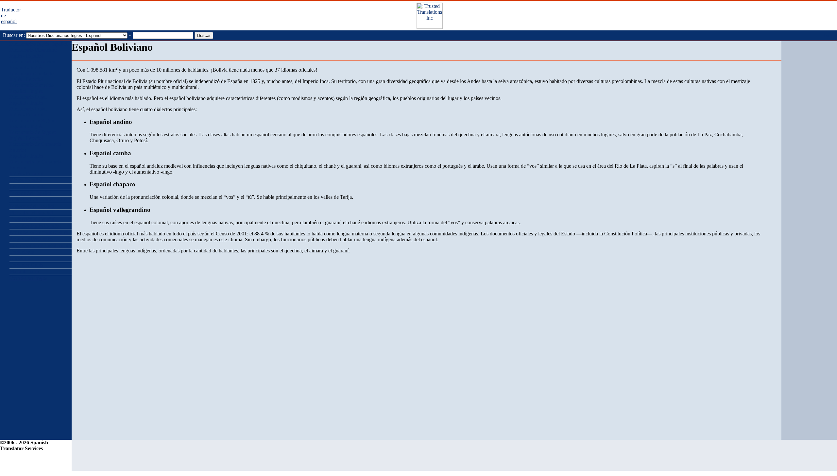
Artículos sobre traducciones (38, 232)
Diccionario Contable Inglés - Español (31, 76)
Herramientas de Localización (40, 245)
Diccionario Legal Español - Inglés (28, 100)
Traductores (21, 252)
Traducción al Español (32, 219)
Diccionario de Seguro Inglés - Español (32, 135)
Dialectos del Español (31, 206)
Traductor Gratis (26, 265)
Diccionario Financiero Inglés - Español (33, 53)
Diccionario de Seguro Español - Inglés (32, 123)
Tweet (829, 35)
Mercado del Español (31, 212)
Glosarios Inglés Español (35, 226)
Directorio (19, 258)
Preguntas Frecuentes (31, 239)
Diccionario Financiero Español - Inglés (33, 64)
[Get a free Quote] (430, 27)
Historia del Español (30, 193)
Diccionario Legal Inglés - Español (28, 111)
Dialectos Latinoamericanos (38, 199)
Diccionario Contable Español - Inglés (31, 88)
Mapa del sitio (24, 271)
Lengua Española (27, 186)
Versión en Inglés (28, 278)
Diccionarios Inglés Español (38, 44)
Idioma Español (25, 180)
